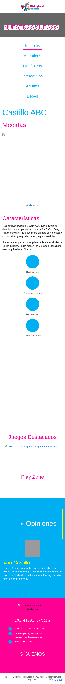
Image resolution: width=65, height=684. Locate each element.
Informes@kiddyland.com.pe (28, 633)
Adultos (32, 86)
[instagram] (35, 663)
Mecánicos (32, 66)
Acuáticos (32, 56)
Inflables (32, 45)
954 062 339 (24, 628)
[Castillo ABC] (32, 206)
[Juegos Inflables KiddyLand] (32, 6)
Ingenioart (32, 680)
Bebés (32, 96)
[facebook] (23, 663)
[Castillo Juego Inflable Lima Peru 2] (32, 399)
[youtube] (29, 663)
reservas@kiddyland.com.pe (28, 637)
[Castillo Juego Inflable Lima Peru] (32, 169)
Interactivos (32, 76)
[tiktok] (41, 663)
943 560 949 (39, 628)
